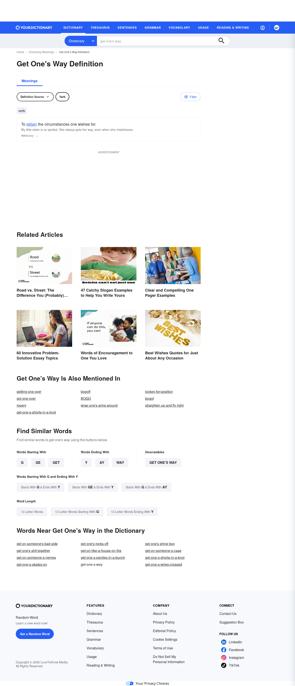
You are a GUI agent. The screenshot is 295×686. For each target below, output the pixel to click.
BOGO (86, 398)
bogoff (85, 391)
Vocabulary (95, 647)
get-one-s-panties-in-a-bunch (103, 557)
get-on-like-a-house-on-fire (101, 550)
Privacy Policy (164, 622)
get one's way (163, 462)
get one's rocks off (94, 543)
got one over (26, 398)
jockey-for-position (159, 391)
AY (102, 462)
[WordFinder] (276, 27)
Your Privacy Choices (152, 683)
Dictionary (76, 40)
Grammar (94, 639)
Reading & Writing (101, 665)
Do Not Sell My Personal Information (169, 659)
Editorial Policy (164, 630)
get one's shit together (33, 550)
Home (20, 52)
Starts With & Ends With (40, 486)
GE (38, 462)
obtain (31, 124)
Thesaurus (95, 622)
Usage (92, 656)
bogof (149, 398)
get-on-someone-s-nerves (36, 557)
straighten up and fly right (164, 405)
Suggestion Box (231, 622)
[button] (262, 27)
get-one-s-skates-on (32, 564)
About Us (160, 613)
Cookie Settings (165, 639)
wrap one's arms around (99, 405)
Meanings (30, 80)
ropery (21, 405)
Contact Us (227, 613)
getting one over (29, 391)
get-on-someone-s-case (163, 550)
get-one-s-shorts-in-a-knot (36, 412)
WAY (120, 462)
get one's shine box (160, 543)
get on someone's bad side (37, 543)
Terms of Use (163, 647)
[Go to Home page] (34, 28)
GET (56, 462)
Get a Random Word (35, 634)
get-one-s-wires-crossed (163, 564)
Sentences (95, 630)
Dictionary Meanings (41, 52)
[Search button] (223, 41)
